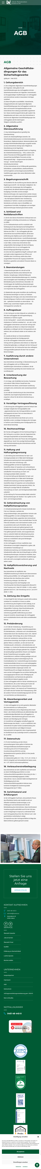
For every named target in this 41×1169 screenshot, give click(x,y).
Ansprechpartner (9, 975)
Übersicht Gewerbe (9, 933)
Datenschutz (18, 1166)
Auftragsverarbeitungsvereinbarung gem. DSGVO (18, 993)
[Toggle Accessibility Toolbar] (37, 1165)
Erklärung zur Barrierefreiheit (12, 951)
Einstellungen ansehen (20, 1162)
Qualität (6, 947)
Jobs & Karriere (8, 938)
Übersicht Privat (8, 942)
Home (20, 28)
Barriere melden (8, 960)
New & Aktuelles (8, 998)
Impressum (25, 1166)
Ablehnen (20, 1157)
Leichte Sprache (8, 956)
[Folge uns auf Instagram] (10, 924)
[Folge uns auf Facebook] (6, 924)
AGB (5, 984)
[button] (38, 1137)
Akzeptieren (20, 1152)
